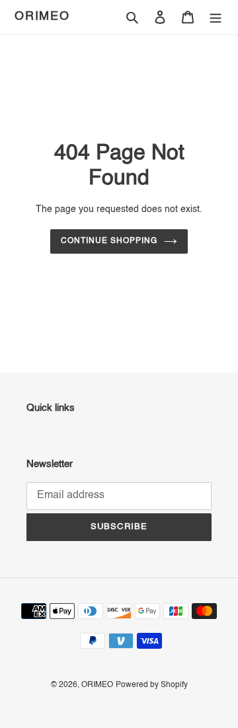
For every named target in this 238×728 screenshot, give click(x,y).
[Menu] (215, 17)
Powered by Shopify (152, 685)
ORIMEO (42, 16)
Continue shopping (109, 241)
